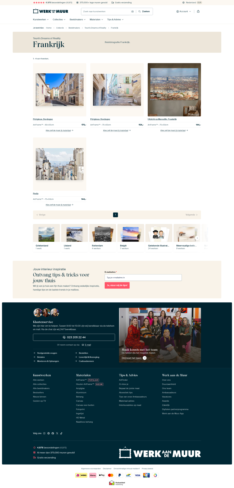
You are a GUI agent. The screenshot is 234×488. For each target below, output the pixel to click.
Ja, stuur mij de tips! (117, 285)
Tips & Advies (114, 19)
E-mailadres (111, 272)
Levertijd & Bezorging (89, 357)
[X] (57, 433)
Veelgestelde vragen (47, 353)
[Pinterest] (48, 433)
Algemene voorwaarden (91, 468)
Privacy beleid (147, 468)
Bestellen (83, 353)
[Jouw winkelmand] (198, 11)
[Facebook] (52, 433)
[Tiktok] (61, 433)
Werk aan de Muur (174, 375)
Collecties (58, 19)
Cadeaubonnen (86, 361)
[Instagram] (44, 433)
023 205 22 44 (76, 337)
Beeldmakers (76, 19)
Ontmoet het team (131, 357)
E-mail (88, 344)
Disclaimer (107, 468)
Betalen (41, 357)
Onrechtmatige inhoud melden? (127, 468)
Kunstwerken (39, 19)
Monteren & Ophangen (48, 361)
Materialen (95, 19)
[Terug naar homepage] (50, 10)
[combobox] (105, 11)
